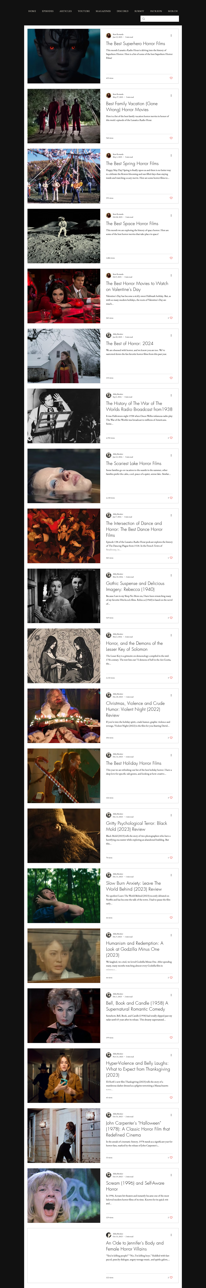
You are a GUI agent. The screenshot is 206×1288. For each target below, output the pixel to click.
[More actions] (172, 36)
